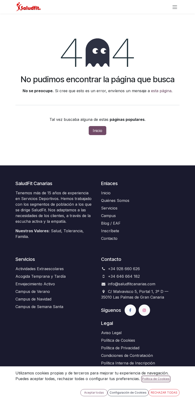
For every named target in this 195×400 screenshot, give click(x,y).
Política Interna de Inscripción (128, 363)
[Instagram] (144, 310)
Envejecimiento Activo (35, 284)
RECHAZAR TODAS (164, 392)
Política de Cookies (118, 340)
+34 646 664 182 (124, 276)
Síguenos (111, 310)
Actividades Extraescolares (39, 268)
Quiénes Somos (115, 200)
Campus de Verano (32, 291)
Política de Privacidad (120, 347)
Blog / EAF (111, 223)
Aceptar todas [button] (94, 392)
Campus (108, 215)
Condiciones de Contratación (127, 355)
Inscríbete (110, 230)
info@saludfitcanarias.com (131, 284)
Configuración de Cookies (128, 392)
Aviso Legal (111, 332)
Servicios (109, 208)
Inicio (97, 130)
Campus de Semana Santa (39, 306)
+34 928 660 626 (124, 268)
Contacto (109, 238)
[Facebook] (130, 310)
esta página (161, 90)
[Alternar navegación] (175, 7)
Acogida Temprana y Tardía (40, 276)
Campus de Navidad (33, 299)
